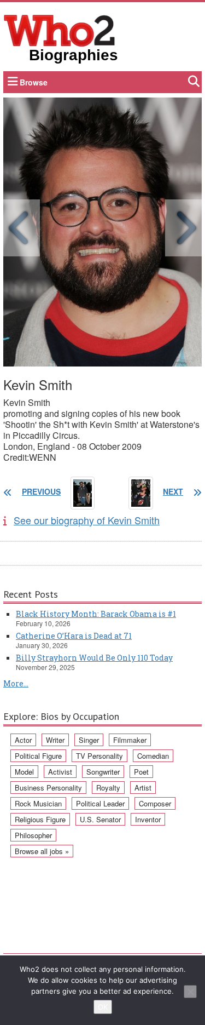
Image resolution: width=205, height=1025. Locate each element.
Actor (23, 740)
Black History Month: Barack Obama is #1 (96, 614)
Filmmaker (130, 740)
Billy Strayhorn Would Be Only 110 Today (94, 657)
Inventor (148, 819)
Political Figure (38, 756)
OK (103, 1007)
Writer (55, 740)
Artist (142, 787)
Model (24, 771)
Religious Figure (40, 819)
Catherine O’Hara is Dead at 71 (74, 636)
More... (15, 683)
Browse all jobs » (42, 851)
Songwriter (103, 771)
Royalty (108, 787)
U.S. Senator (100, 819)
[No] (190, 991)
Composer (155, 803)
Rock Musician (38, 803)
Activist (60, 771)
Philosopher (33, 835)
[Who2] (59, 29)
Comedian (153, 756)
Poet (141, 771)
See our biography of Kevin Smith (87, 520)
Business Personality (48, 787)
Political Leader (100, 803)
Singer (89, 740)
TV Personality (99, 756)
